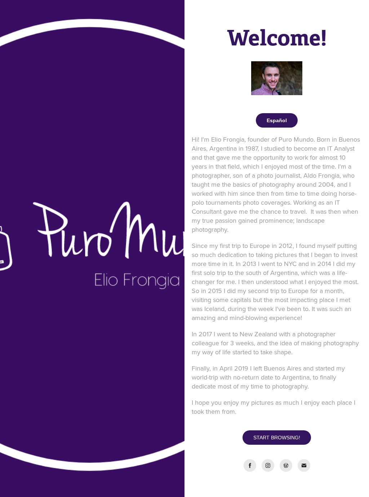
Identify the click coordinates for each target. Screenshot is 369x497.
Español (277, 120)
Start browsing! (276, 437)
